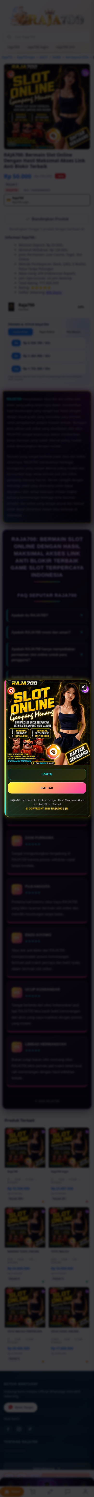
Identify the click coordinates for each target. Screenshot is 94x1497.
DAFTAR (46, 788)
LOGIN (47, 774)
